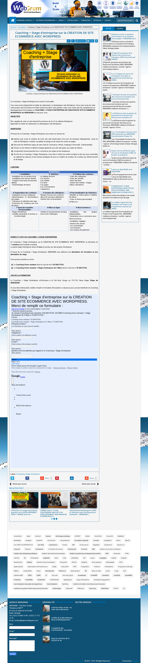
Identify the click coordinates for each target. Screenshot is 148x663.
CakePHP (39, 540)
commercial (51, 540)
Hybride (16, 558)
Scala (116, 571)
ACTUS (108, 28)
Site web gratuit (68, 575)
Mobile (61, 20)
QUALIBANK (27, 571)
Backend (121, 536)
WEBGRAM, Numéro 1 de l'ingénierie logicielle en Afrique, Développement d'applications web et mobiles (46, 661)
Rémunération (75, 571)
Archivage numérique (63, 536)
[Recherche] (137, 20)
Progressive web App (125, 566)
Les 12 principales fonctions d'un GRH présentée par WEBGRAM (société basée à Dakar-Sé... (124, 134)
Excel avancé (84, 545)
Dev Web (41, 545)
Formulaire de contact (55, 549)
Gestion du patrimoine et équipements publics (85, 553)
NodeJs (84, 562)
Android (38, 536)
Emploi (65, 545)
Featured (17, 549)
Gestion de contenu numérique (110, 549)
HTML (127, 553)
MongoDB (63, 562)
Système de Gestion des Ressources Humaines (89, 584)
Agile (28, 536)
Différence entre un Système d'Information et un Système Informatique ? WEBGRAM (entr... (124, 36)
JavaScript (74, 558)
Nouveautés (110, 562)
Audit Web (98, 536)
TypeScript (92, 588)
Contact (108, 20)
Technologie (57, 588)
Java (64, 558)
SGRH (39, 575)
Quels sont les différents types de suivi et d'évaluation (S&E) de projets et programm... (124, 153)
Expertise (96, 545)
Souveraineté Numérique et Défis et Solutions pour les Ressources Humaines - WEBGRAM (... (82, 512)
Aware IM (110, 536)
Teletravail (69, 588)
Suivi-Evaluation (52, 584)
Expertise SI (108, 545)
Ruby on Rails (96, 571)
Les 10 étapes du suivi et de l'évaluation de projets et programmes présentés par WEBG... (122, 77)
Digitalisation (53, 545)
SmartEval (105, 575)
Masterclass (18, 562)
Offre (121, 562)
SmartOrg (17, 580)
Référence (97, 20)
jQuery (92, 558)
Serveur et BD (18, 575)
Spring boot (68, 580)
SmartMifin (128, 575)
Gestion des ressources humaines (53, 553)
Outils (54, 566)
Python (16, 571)
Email (91, 41)
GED (93, 549)
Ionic (56, 558)
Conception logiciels (81, 540)
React (38, 571)
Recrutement (49, 571)
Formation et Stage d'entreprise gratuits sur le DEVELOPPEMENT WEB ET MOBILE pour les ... (24, 512)
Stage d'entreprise (33, 474)
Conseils (96, 540)
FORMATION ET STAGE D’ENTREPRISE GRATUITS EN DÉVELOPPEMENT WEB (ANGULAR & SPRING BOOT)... (53, 513)
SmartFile (117, 575)
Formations (85, 20)
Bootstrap (17, 540)
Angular (48, 536)
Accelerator (18, 536)
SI (46, 575)
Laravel (113, 558)
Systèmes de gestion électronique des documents (31, 588)
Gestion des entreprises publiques (25, 553)
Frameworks (72, 549)
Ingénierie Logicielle (24, 20)
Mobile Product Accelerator (46, 562)
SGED (30, 575)
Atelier (87, 536)
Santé (108, 571)
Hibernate (117, 553)
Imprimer (81, 41)
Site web (55, 575)
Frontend (84, 549)
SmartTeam (41, 580)
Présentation (109, 566)
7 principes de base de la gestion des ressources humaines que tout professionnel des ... (124, 97)
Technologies (72, 20)
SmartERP (94, 575)
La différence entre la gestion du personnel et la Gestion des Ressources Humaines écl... (124, 115)
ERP (73, 545)
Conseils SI (107, 540)
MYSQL (74, 562)
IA (25, 558)
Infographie (34, 558)
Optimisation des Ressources (37, 566)
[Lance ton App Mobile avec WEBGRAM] (107, 172)
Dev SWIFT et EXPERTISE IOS (23, 545)
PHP (74, 566)
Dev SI (127, 540)
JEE (84, 558)
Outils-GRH (64, 566)
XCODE (115, 588)
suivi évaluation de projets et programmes (28, 584)
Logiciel (123, 558)
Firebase (28, 549)
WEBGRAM (104, 588)
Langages (103, 558)
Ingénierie (46, 558)
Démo (118, 540)
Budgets (28, 540)
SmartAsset (82, 575)
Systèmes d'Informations (45, 20)
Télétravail (80, 588)
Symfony (65, 584)
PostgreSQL (85, 566)
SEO (124, 571)
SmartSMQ (28, 580)
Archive (120, 28)
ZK (124, 588)
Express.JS (120, 545)
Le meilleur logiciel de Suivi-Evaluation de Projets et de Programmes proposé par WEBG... (122, 205)
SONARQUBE (54, 580)
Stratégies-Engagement (102, 580)
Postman (97, 566)
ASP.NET (77, 536)
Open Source (18, 566)
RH (86, 571)
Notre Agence (96, 562)
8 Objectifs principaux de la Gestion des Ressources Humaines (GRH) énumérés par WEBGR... (123, 56)
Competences (64, 540)
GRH (107, 553)
